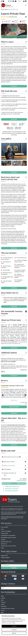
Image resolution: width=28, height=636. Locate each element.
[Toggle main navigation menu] (26, 5)
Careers (3, 539)
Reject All (14, 633)
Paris (6, 9)
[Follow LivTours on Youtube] (15, 1)
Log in (2, 548)
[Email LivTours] (3, 1)
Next (25, 151)
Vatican (3, 598)
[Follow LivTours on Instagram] (11, 1)
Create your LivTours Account (8, 546)
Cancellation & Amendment (8, 535)
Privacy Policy (4, 533)
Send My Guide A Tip (6, 541)
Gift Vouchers (4, 527)
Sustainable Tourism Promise (8, 537)
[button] (20, 457)
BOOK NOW (14, 86)
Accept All (14, 626)
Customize (14, 629)
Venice (2, 604)
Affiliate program (5, 557)
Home (2, 9)
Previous (3, 151)
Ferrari (2, 610)
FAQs (2, 529)
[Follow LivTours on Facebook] (8, 1)
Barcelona (3, 606)
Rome (2, 596)
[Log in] (23, 1)
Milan (2, 612)
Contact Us (4, 544)
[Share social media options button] (26, 17)
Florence (3, 602)
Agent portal (4, 555)
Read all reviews (14, 407)
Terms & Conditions (6, 531)
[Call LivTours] (1, 1)
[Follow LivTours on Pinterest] (13, 1)
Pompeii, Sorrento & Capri (7, 608)
